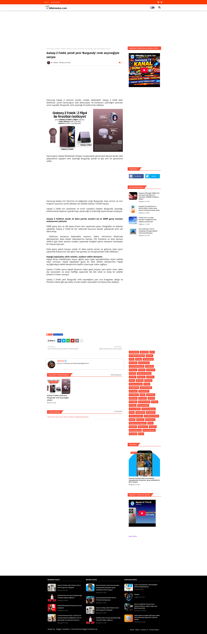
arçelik (154, 427)
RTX (142, 434)
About (137, 630)
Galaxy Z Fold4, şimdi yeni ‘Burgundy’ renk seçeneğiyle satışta (58, 397)
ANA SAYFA (133, 536)
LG (153, 352)
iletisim (46, 2)
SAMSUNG (135, 352)
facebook (138, 176)
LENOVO (150, 366)
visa (151, 423)
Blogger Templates (63, 629)
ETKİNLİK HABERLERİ (138, 356)
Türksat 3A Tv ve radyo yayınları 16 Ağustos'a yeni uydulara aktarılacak (147, 219)
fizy (133, 412)
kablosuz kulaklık (137, 384)
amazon (143, 398)
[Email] (77, 340)
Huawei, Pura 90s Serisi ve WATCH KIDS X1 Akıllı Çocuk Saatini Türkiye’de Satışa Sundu (149, 208)
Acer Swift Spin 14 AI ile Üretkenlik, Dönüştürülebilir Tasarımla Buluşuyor (148, 231)
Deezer (141, 419)
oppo (139, 359)
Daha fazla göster (116, 375)
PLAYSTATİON (147, 388)
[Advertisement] (103, 28)
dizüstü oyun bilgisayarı (139, 423)
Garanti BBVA (144, 405)
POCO (152, 398)
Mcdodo (134, 398)
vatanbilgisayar (136, 430)
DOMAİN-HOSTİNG (152, 416)
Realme (142, 377)
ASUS (133, 373)
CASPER (134, 363)
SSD (133, 380)
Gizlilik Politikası (55, 2)
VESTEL (151, 377)
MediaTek (141, 412)
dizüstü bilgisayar (149, 409)
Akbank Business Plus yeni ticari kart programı (69, 607)
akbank (149, 380)
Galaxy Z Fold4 (60, 49)
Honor (150, 356)
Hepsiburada (145, 363)
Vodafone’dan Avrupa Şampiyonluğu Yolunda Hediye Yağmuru (69, 596)
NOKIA (140, 380)
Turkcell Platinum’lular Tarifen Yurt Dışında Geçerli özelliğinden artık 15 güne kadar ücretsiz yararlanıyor (69, 618)
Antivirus (151, 370)
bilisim (60, 361)
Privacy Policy (154, 630)
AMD (147, 384)
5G (132, 359)
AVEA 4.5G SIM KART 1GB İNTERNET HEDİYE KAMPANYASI (145, 586)
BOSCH (134, 427)
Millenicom (143, 427)
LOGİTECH (135, 395)
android (134, 434)
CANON (134, 402)
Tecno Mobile (136, 409)
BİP (143, 395)
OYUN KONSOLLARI (137, 366)
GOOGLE (151, 395)
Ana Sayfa (50, 49)
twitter (154, 176)
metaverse (151, 419)
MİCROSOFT (144, 391)
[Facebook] (59, 340)
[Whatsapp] (68, 340)
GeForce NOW (145, 402)
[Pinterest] (72, 340)
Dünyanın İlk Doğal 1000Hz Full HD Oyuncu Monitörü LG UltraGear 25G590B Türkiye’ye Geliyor (149, 196)
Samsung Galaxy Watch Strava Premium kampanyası (106, 599)
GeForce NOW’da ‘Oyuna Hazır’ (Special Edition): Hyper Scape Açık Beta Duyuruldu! (145, 606)
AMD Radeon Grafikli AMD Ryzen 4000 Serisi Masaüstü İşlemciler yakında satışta (146, 617)
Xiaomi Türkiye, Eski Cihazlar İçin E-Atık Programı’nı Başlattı (69, 586)
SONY (142, 370)
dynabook (151, 412)
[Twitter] (64, 340)
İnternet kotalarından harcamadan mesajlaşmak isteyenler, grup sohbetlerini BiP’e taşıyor (144, 480)
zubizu (133, 405)
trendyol (134, 391)
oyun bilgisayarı (150, 430)
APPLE (133, 377)
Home (132, 630)
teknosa (134, 370)
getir (133, 419)
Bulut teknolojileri (137, 416)
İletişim (136, 594)
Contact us (144, 630)
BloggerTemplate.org (89, 629)
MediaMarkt (149, 359)
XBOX (155, 402)
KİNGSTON (135, 388)
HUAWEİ (145, 352)
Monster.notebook (144, 373)
